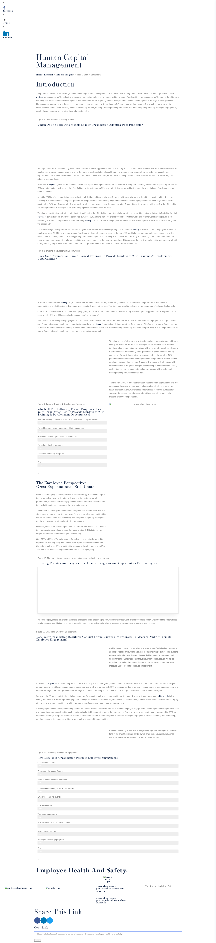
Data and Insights (64, 74)
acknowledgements (106, 886)
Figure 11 (52, 683)
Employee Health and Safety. (82, 870)
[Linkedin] (43, 920)
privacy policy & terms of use (111, 888)
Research (48, 74)
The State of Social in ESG (158, 886)
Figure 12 (164, 696)
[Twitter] (50, 920)
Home (39, 74)
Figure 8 (99, 324)
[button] (108, 895)
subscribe (101, 891)
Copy (37, 940)
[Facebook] (37, 920)
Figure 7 (53, 184)
